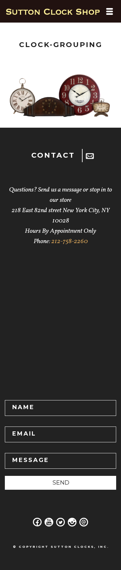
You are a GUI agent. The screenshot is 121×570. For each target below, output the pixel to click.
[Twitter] (60, 524)
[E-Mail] (84, 524)
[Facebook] (37, 524)
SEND (61, 483)
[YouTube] (49, 524)
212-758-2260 (69, 241)
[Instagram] (72, 524)
